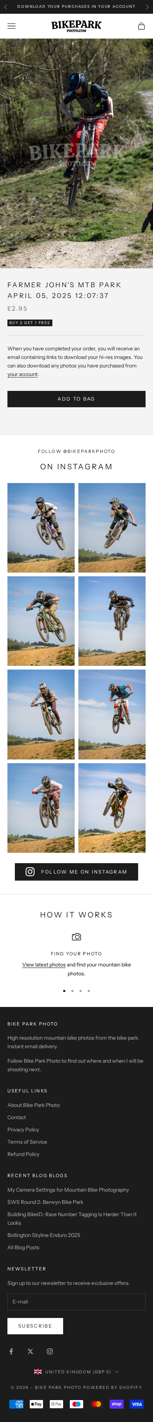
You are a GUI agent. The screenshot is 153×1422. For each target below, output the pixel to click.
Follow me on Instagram (84, 872)
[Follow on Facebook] (11, 1351)
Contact (16, 1117)
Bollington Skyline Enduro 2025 (43, 1235)
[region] (76, 955)
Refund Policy (23, 1154)
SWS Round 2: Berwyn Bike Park (45, 1202)
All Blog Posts (23, 1247)
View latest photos (44, 964)
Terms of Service (27, 1141)
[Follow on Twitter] (30, 1351)
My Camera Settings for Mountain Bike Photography (68, 1189)
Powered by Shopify (112, 1387)
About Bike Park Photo (33, 1105)
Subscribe (35, 1326)
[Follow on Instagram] (49, 1351)
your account (22, 374)
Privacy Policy (23, 1129)
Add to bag (76, 399)
